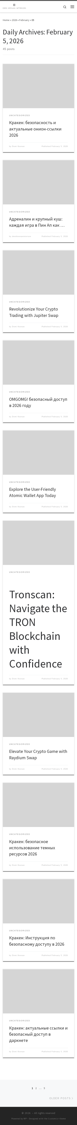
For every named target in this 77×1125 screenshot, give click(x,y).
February (24, 20)
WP (25, 1118)
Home (6, 20)
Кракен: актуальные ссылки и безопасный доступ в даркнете (38, 1034)
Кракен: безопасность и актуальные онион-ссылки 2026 (35, 129)
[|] (14, 6)
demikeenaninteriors (21, 236)
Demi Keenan (18, 146)
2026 (14, 20)
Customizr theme (57, 1118)
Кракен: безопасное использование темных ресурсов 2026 (32, 848)
